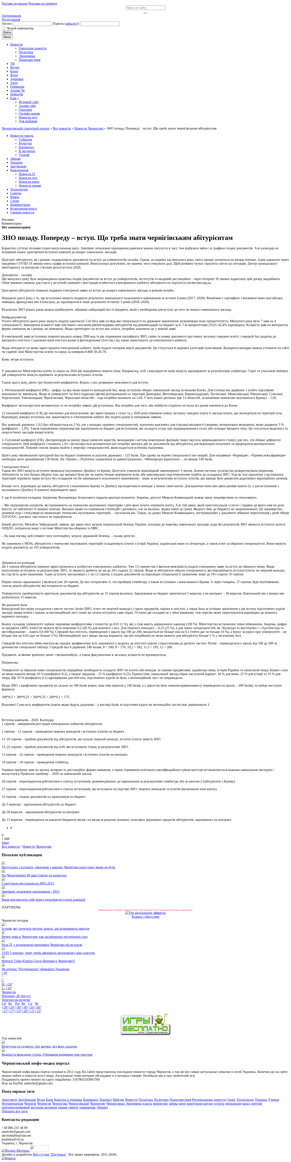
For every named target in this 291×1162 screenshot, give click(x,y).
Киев (49, 1099)
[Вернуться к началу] (9, 1158)
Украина (261, 1099)
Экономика (133, 1103)
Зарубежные (27, 1099)
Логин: (7, 23)
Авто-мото (9, 1099)
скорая (62, 1107)
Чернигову (97, 1103)
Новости (131, 1099)
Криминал (90, 1099)
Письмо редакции (15, 3)
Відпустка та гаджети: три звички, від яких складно (39, 1046)
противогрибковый (16, 1107)
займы (173, 1103)
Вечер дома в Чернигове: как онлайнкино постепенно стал (45, 936)
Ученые (273, 1099)
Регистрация (11, 19)
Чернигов (44, 1103)
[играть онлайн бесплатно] (145, 1034)
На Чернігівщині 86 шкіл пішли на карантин (34, 875)
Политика (145, 1099)
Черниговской (78, 1103)
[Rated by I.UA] (39, 1150)
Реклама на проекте (43, 3)
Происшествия (180, 1099)
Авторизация (11, 15)
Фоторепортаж (12, 1103)
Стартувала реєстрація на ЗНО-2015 (28, 883)
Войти (7, 32)
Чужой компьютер (20, 28)
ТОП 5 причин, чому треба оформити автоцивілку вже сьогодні (48, 953)
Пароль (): (66, 23)
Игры (41, 1099)
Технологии (245, 1099)
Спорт (231, 1099)
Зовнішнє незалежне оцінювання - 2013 (30, 891)
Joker (5, 842)
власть (147, 1103)
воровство (160, 1103)
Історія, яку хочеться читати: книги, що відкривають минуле (45, 928)
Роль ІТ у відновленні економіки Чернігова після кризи (42, 945)
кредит (208, 1103)
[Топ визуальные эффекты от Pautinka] (145, 913)
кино (182, 1103)
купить (219, 1103)
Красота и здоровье (68, 1099)
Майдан (118, 1099)
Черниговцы (115, 1103)
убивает (102, 1107)
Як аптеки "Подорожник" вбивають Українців (35, 969)
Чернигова (60, 1103)
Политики (161, 1099)
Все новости (11, 846)
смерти (73, 1107)
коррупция (194, 1103)
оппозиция (233, 1103)
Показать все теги (15, 1111)
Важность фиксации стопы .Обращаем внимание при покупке (47, 1054)
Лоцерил (105, 1099)
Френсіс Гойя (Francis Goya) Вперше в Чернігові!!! (38, 961)
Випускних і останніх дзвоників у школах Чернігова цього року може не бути (58, 867)
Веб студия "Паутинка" (50, 1154)
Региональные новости (209, 1099)
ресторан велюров (44, 1107)
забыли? (72, 23)
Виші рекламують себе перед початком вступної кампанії (43, 899)
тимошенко (87, 1107)
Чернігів (30, 1103)
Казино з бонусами (145, 916)
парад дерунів (252, 1103)
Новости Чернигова (36, 846)
